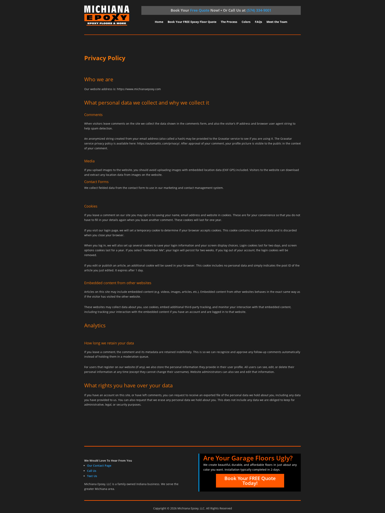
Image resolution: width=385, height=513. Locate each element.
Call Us (91, 471)
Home (159, 22)
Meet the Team (276, 22)
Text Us (92, 476)
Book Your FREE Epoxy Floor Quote (192, 22)
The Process (229, 22)
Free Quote (199, 10)
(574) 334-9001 (259, 10)
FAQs (258, 22)
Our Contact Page (99, 465)
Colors (246, 22)
